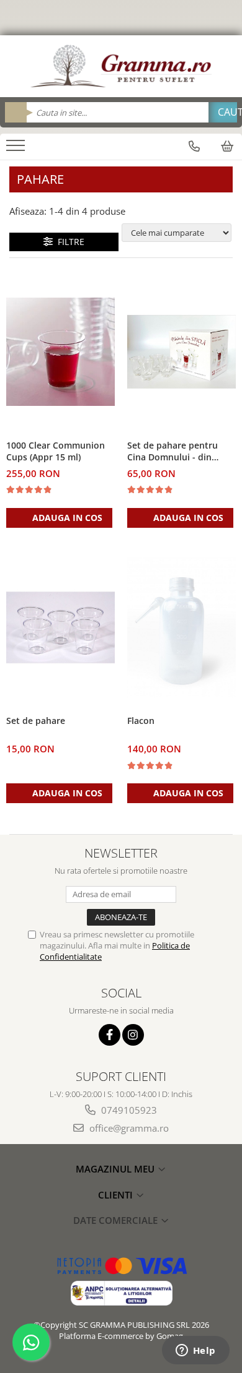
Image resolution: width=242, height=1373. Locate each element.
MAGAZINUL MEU (116, 1169)
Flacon (141, 720)
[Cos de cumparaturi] (227, 146)
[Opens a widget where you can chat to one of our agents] (195, 1351)
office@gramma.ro (128, 1128)
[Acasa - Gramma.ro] (121, 66)
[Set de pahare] (60, 627)
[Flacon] (181, 627)
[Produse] (17, 149)
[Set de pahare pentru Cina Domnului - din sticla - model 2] (181, 351)
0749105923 (128, 1110)
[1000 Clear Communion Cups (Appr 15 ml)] (60, 352)
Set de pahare (35, 720)
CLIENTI (116, 1195)
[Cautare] (222, 112)
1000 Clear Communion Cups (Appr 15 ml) (55, 451)
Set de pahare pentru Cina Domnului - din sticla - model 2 (172, 451)
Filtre (68, 241)
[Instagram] (133, 1035)
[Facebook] (109, 1035)
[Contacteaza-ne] (194, 146)
